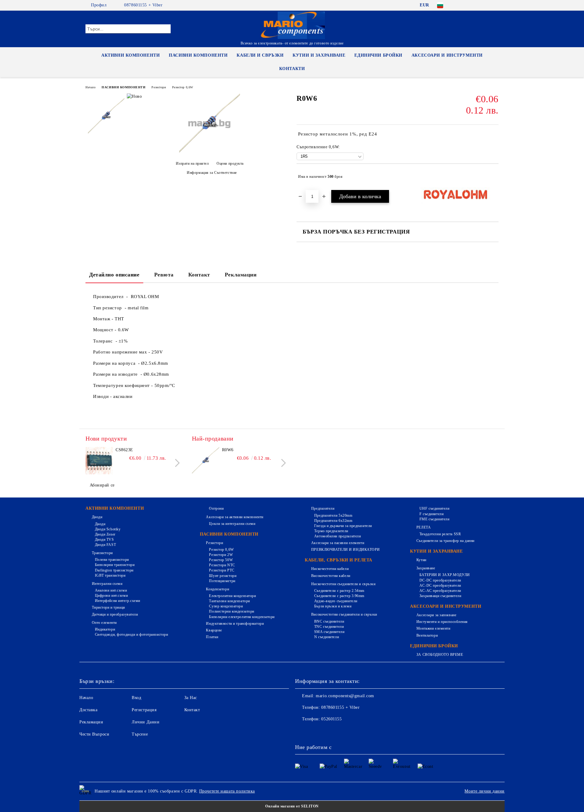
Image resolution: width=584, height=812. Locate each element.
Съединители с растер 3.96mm (339, 596)
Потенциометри (222, 581)
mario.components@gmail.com (345, 696)
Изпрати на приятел (192, 163)
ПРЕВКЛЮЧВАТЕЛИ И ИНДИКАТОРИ (345, 549)
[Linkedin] (353, 731)
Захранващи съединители (440, 596)
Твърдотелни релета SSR (440, 534)
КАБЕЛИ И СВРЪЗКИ (260, 55)
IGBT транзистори (110, 575)
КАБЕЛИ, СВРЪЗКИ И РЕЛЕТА (338, 560)
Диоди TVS (104, 539)
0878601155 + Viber (143, 5)
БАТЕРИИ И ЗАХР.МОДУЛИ (444, 575)
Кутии (421, 560)
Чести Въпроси (94, 734)
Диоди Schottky (107, 529)
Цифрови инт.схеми (111, 595)
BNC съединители (329, 621)
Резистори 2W (221, 555)
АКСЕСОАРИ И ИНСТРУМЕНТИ (447, 55)
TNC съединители (329, 626)
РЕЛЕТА (423, 527)
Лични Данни (145, 722)
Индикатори (105, 629)
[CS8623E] (99, 460)
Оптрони (216, 508)
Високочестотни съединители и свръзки (344, 614)
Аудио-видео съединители (335, 601)
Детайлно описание (114, 275)
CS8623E (124, 450)
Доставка (88, 710)
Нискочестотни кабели (330, 569)
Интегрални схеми (107, 584)
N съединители (326, 637)
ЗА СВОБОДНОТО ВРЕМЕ (439, 654)
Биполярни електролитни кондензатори (242, 617)
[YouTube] (495, 5)
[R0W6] (209, 153)
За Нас (190, 697)
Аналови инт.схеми (111, 590)
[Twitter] (477, 5)
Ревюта (164, 275)
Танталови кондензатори (229, 601)
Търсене (140, 734)
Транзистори (102, 553)
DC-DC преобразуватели (440, 580)
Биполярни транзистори (114, 565)
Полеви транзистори (112, 559)
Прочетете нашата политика (227, 791)
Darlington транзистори (114, 570)
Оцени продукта (230, 163)
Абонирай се (102, 485)
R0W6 (228, 450)
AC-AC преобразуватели (440, 591)
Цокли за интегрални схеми (232, 524)
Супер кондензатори (226, 606)
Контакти (292, 68)
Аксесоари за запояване (436, 615)
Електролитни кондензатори (232, 596)
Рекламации (241, 275)
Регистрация (144, 710)
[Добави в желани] (494, 176)
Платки (212, 637)
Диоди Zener (105, 534)
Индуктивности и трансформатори (235, 623)
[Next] (176, 463)
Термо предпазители (331, 531)
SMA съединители (329, 632)
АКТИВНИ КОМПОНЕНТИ (130, 55)
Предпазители (322, 508)
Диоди (97, 517)
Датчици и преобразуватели (115, 614)
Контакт (199, 275)
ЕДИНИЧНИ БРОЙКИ (378, 55)
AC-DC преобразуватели (440, 585)
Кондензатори (217, 589)
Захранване (425, 568)
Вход (136, 697)
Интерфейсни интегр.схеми (117, 601)
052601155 (331, 719)
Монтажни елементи (433, 628)
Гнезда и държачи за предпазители (343, 526)
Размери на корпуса (115, 363)
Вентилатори (427, 635)
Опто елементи (104, 622)
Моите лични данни (484, 791)
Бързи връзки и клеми (332, 606)
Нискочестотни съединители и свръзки (343, 584)
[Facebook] (458, 5)
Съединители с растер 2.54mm (339, 591)
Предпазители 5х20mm (333, 515)
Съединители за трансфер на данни (445, 541)
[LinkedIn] (467, 5)
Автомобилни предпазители (337, 536)
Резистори (158, 87)
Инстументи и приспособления (442, 622)
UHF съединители (434, 508)
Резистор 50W (221, 560)
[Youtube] (340, 731)
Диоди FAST (105, 545)
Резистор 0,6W (182, 87)
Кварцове (214, 630)
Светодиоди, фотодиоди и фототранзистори (131, 634)
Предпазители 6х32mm (333, 520)
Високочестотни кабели (330, 576)
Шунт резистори (222, 576)
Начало (90, 87)
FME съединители (434, 519)
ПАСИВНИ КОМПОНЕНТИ (198, 55)
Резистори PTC (221, 570)
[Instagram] (486, 5)
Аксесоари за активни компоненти (234, 517)
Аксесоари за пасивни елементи (337, 543)
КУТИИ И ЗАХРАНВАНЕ (319, 55)
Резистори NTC (222, 565)
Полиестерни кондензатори (231, 611)
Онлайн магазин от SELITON (292, 806)
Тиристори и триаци (108, 607)
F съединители (431, 514)
